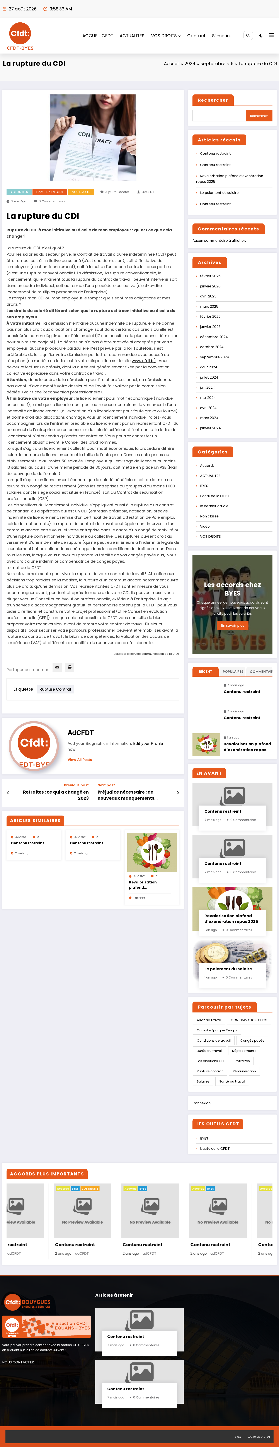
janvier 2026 (210, 286)
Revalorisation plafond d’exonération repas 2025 (148, 885)
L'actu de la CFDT (50, 192)
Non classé (209, 516)
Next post (106, 785)
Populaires (233, 671)
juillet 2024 (209, 377)
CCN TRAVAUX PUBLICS (249, 1020)
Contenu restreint (27, 843)
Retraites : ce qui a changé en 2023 (56, 795)
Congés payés (252, 1040)
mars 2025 (209, 306)
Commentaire (260, 671)
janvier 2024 (210, 428)
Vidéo (205, 526)
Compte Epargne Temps (217, 1030)
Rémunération (244, 1071)
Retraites (242, 1061)
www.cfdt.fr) (144, 360)
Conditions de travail (214, 1040)
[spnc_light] (261, 36)
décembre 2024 (214, 336)
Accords (207, 465)
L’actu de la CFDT (215, 1148)
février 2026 (210, 276)
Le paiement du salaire (219, 192)
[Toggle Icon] (271, 35)
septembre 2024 (214, 357)
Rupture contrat (117, 192)
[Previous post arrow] (8, 792)
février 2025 (210, 316)
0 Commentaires (52, 201)
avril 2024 (208, 407)
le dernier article (214, 506)
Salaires (203, 1081)
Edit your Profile (148, 743)
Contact (196, 36)
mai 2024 (208, 397)
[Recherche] (248, 35)
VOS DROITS (164, 36)
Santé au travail (232, 1081)
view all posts (80, 760)
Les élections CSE (211, 1061)
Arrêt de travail (209, 1020)
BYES (204, 485)
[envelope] (57, 667)
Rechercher (213, 100)
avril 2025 (208, 296)
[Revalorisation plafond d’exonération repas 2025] (152, 851)
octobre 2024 (212, 346)
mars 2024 (209, 417)
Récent (205, 671)
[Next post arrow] (178, 792)
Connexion (201, 1103)
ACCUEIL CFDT (97, 36)
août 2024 (208, 367)
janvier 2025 (210, 326)
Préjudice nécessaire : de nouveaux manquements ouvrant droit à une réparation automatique (132, 795)
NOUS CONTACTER (18, 1362)
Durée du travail (209, 1050)
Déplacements (244, 1050)
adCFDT (148, 192)
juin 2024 (207, 387)
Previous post (76, 785)
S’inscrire (221, 36)
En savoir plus (232, 625)
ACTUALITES (132, 36)
